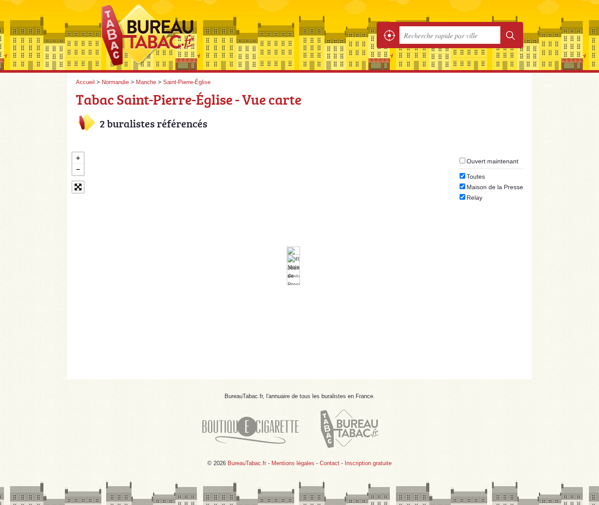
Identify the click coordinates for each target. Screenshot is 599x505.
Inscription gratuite (368, 463)
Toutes (476, 176)
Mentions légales (292, 463)
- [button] (78, 169)
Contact (329, 463)
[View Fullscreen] (78, 187)
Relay (474, 197)
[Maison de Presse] (293, 269)
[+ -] (299, 256)
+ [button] (78, 158)
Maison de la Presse (495, 187)
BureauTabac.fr (172, 35)
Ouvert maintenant (492, 161)
